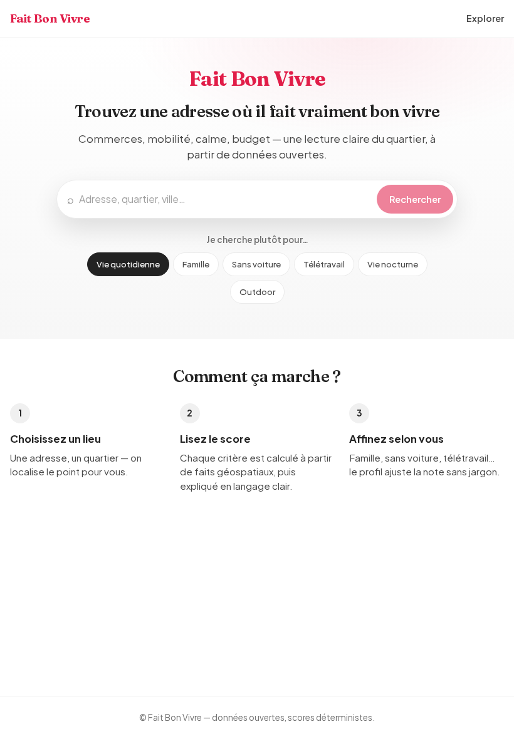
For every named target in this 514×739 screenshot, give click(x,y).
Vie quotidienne (128, 264)
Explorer (485, 18)
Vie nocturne (392, 264)
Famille (195, 264)
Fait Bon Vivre (50, 18)
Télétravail (324, 264)
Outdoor (257, 291)
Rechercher (415, 199)
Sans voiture (256, 264)
